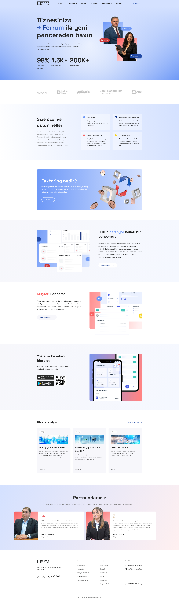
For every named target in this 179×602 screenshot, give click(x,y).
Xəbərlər (103, 569)
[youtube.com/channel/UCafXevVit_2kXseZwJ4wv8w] (48, 576)
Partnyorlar (80, 569)
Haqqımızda (104, 565)
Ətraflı (48, 200)
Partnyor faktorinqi (83, 573)
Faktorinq (103, 580)
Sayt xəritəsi (104, 584)
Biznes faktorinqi (82, 576)
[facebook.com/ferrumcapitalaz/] (38, 576)
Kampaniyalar (81, 565)
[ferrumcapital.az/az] (43, 3)
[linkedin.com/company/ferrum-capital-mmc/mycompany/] (58, 576)
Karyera (102, 576)
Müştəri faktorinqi (82, 580)
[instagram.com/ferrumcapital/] (43, 576)
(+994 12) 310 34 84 (135, 565)
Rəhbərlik (103, 573)
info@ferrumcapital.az (135, 569)
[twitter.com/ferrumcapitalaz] (53, 576)
